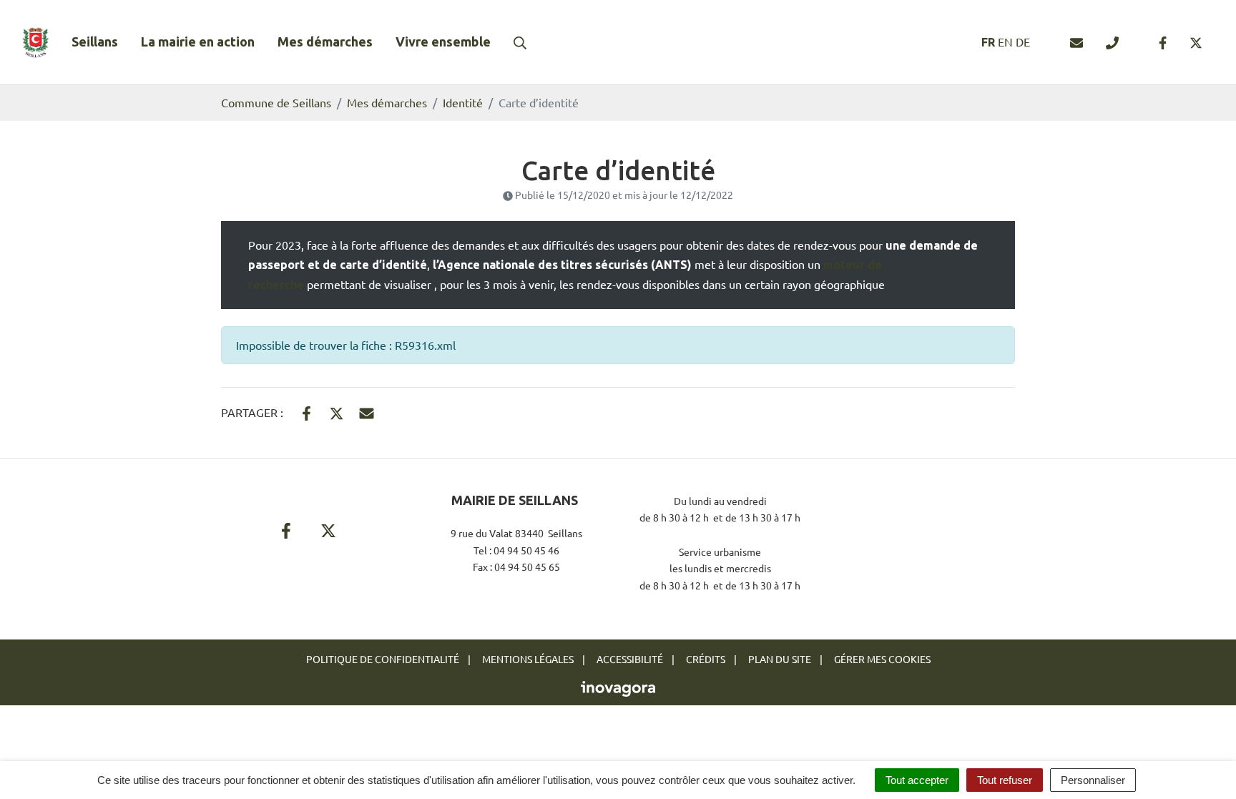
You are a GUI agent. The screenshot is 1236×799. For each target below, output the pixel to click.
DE (1023, 41)
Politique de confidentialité (382, 658)
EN (1005, 41)
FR (988, 42)
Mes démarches (325, 41)
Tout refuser (1004, 780)
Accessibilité (630, 658)
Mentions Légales (528, 658)
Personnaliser (1093, 780)
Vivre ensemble (443, 41)
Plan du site (779, 658)
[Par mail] (367, 411)
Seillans (95, 41)
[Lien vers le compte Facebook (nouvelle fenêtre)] (1162, 42)
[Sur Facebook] (306, 411)
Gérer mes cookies (882, 658)
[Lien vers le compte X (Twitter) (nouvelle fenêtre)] (1196, 42)
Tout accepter (917, 780)
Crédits (705, 658)
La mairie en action (198, 41)
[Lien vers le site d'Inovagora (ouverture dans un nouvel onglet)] (618, 687)
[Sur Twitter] (336, 411)
